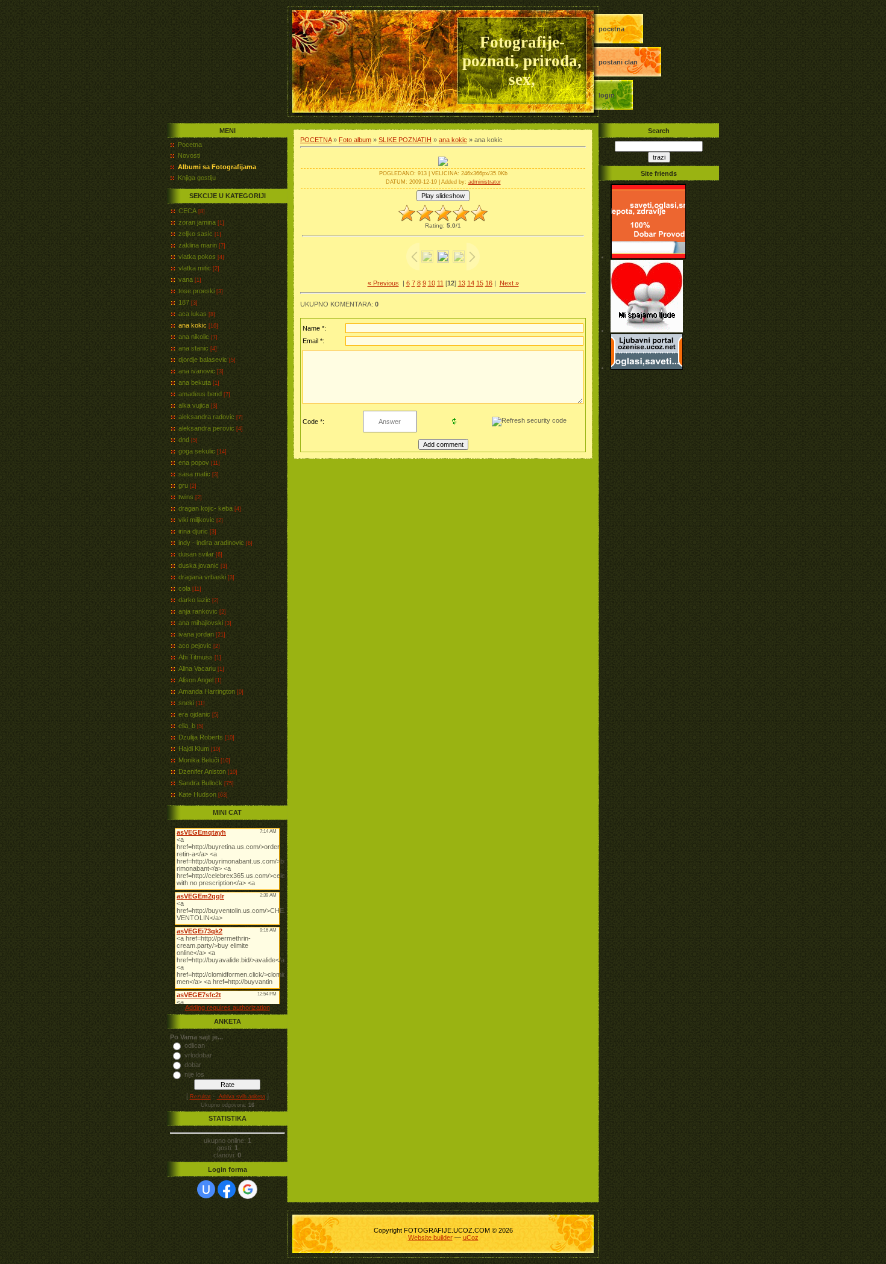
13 (461, 283)
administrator (484, 182)
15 (479, 283)
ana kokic (192, 325)
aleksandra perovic (206, 428)
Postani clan (618, 62)
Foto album (355, 139)
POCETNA (611, 29)
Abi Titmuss (195, 657)
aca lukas (192, 313)
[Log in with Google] (247, 1189)
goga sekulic (196, 451)
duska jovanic (198, 565)
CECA (187, 210)
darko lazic (194, 599)
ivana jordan (196, 634)
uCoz (471, 1237)
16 (488, 283)
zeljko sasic (195, 233)
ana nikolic (193, 336)
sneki (186, 702)
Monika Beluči (198, 760)
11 (440, 283)
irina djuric (193, 531)
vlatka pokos (197, 256)
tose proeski (196, 290)
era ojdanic (194, 714)
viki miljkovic (196, 519)
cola (184, 588)
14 (470, 283)
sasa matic (194, 474)
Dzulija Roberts (200, 737)
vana (185, 279)
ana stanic (193, 348)
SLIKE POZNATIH (405, 139)
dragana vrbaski (202, 577)
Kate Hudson (197, 794)
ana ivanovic (196, 371)
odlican (194, 1045)
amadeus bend (200, 393)
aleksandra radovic (206, 416)
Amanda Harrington (206, 691)
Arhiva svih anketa (241, 1097)
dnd (183, 439)
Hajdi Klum (193, 748)
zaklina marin (197, 245)
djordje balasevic (202, 359)
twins (185, 496)
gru (183, 485)
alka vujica (193, 405)
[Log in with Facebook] (227, 1189)
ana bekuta (194, 382)
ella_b (186, 725)
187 (183, 302)
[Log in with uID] (206, 1189)
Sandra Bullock (200, 782)
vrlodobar (198, 1055)
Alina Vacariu (197, 668)
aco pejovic (195, 645)
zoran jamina (197, 222)
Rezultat (200, 1097)
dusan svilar (196, 554)
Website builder (430, 1237)
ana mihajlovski (200, 622)
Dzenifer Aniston (202, 771)
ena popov (193, 462)
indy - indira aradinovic (211, 542)
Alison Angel (195, 679)
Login (607, 95)
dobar (192, 1064)
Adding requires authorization (227, 1007)
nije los (194, 1074)
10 (431, 283)
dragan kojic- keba (205, 508)
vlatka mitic (194, 268)
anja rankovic (198, 611)
